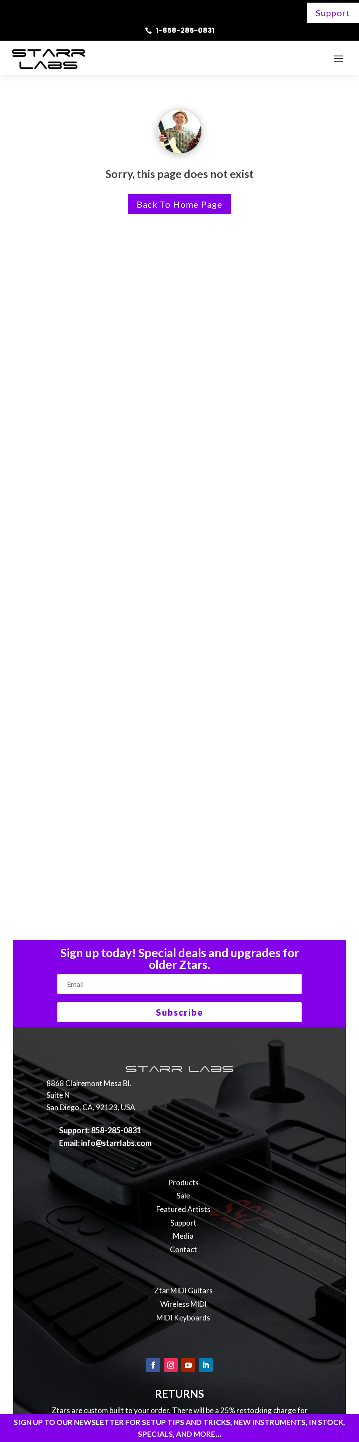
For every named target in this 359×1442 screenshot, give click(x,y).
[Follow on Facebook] (153, 1365)
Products (183, 1182)
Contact (183, 1249)
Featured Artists (183, 1209)
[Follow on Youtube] (188, 1365)
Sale (183, 1195)
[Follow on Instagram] (171, 1365)
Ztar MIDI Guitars (183, 1290)
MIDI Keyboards (183, 1317)
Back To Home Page (179, 204)
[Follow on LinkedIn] (206, 1365)
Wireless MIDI (183, 1304)
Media (183, 1235)
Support (333, 12)
